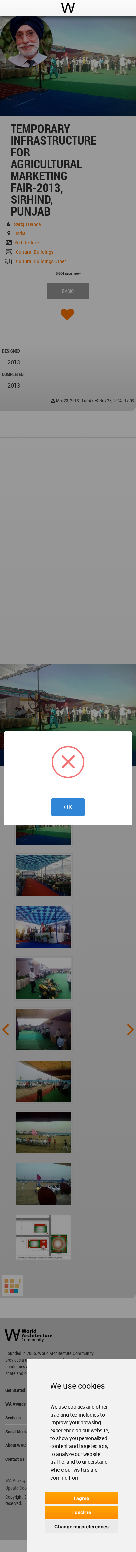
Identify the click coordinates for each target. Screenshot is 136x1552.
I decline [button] (81, 1512)
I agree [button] (81, 1498)
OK (68, 807)
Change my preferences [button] (81, 1526)
